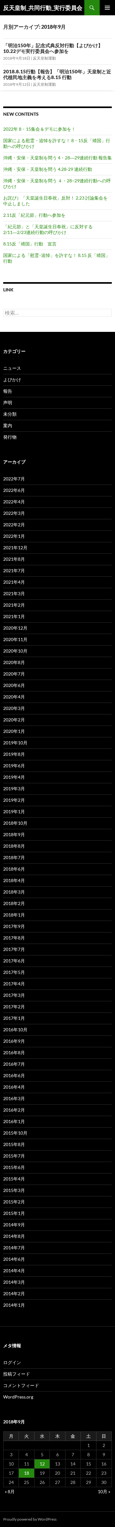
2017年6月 (14, 960)
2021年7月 (14, 570)
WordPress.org (18, 1396)
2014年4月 (14, 1270)
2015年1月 (14, 1213)
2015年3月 (14, 1190)
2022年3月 (14, 513)
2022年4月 (14, 501)
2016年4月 (14, 1087)
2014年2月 (14, 1293)
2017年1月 (14, 1018)
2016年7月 (14, 1064)
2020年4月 (14, 696)
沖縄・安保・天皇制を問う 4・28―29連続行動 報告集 (57, 157)
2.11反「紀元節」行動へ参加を (34, 215)
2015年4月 (14, 1178)
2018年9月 (14, 834)
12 (42, 1463)
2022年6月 (14, 490)
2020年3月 (14, 708)
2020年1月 (14, 731)
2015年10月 (15, 1133)
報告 (7, 391)
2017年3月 (14, 995)
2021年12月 (15, 547)
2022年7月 (14, 478)
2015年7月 (14, 1155)
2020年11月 (15, 639)
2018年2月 (14, 903)
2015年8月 (14, 1144)
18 (26, 1473)
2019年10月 (15, 742)
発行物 (10, 437)
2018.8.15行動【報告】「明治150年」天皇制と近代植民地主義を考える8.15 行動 (57, 74)
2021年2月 (14, 605)
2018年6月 (14, 869)
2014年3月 (14, 1282)
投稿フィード (16, 1374)
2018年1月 (14, 914)
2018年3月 (14, 892)
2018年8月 (14, 846)
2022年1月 (14, 536)
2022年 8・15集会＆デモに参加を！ (39, 129)
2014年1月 (14, 1305)
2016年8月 (14, 1052)
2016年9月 (14, 1041)
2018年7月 (14, 857)
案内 (7, 425)
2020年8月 (14, 662)
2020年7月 (14, 673)
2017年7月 (14, 949)
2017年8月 (14, 937)
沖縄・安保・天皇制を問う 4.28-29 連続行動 (47, 169)
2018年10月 (15, 823)
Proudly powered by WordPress (30, 1519)
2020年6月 (14, 685)
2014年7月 (14, 1247)
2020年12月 (15, 628)
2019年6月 (14, 765)
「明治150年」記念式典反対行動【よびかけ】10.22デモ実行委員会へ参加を (53, 48)
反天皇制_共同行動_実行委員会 (42, 7)
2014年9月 (14, 1224)
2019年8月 (14, 754)
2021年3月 (14, 593)
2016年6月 (14, 1075)
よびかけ (12, 379)
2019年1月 (14, 811)
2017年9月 (14, 926)
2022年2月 (14, 524)
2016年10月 (15, 1029)
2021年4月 (14, 582)
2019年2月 (14, 800)
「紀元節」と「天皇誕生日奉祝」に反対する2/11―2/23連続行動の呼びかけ (48, 229)
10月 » (104, 1491)
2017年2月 (14, 1006)
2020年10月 (15, 651)
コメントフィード (21, 1385)
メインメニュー (107, 7)
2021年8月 (14, 559)
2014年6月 (14, 1259)
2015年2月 (14, 1201)
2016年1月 (14, 1121)
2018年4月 (14, 880)
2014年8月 (14, 1236)
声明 (7, 402)
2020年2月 (14, 719)
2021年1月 (14, 616)
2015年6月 (14, 1167)
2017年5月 (14, 972)
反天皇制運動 (44, 58)
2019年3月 (14, 788)
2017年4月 (14, 983)
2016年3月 (14, 1098)
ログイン (12, 1362)
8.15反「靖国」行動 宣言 (30, 243)
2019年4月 (14, 777)
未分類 (10, 414)
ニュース (12, 368)
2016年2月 (14, 1110)
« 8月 (10, 1491)
